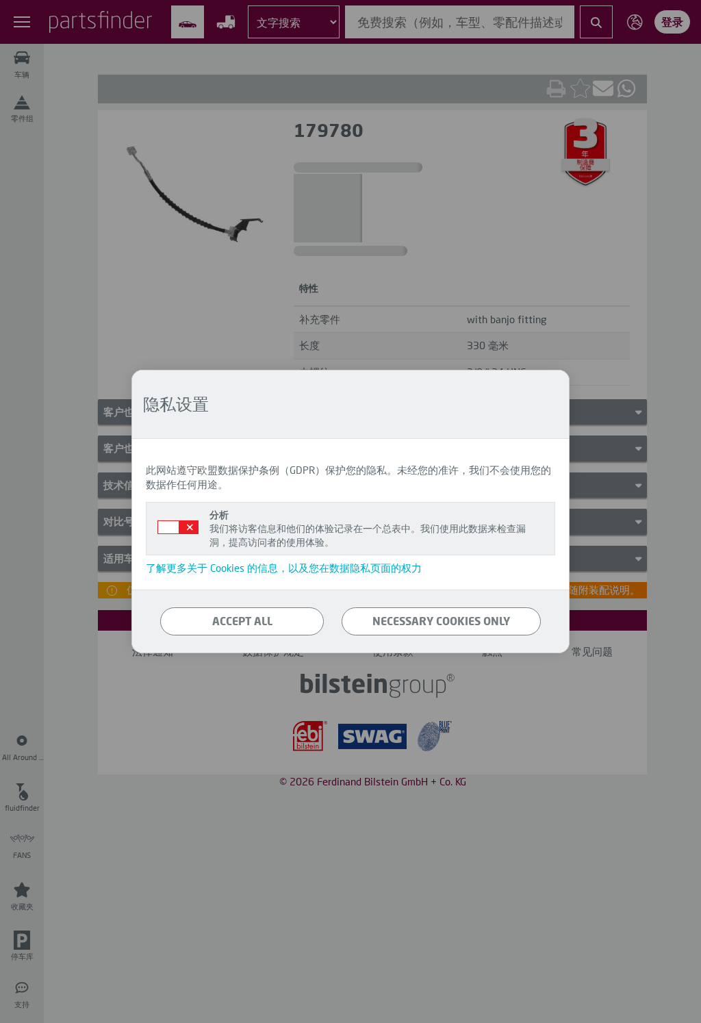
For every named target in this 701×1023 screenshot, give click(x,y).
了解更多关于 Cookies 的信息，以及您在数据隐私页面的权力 (284, 567)
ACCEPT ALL (242, 620)
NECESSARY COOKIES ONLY (441, 620)
